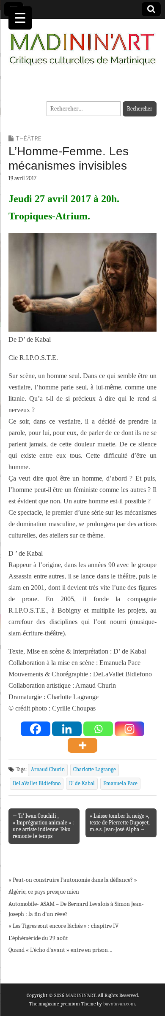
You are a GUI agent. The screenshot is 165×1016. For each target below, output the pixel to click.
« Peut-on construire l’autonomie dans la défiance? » (72, 880)
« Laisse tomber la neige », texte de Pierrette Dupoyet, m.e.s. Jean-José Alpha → (120, 822)
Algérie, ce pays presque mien (43, 891)
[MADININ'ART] (82, 44)
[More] (82, 745)
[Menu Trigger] (20, 18)
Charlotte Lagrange (94, 770)
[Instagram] (129, 728)
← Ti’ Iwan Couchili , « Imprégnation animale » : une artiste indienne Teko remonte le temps (43, 826)
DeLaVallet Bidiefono (36, 783)
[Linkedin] (67, 728)
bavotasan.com (119, 1004)
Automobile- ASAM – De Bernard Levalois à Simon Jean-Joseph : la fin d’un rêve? (76, 909)
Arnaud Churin (48, 770)
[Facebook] (35, 728)
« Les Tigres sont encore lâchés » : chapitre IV (63, 926)
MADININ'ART (81, 995)
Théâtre (28, 138)
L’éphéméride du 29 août (38, 938)
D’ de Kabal (82, 783)
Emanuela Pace (120, 783)
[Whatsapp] (98, 728)
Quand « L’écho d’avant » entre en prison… (60, 950)
